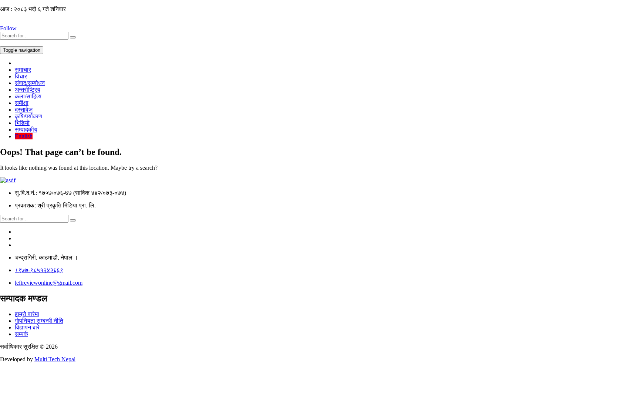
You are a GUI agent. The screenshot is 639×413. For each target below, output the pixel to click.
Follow (8, 28)
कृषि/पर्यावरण (28, 116)
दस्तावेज (24, 109)
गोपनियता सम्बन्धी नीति (39, 321)
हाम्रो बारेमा (27, 314)
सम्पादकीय (26, 129)
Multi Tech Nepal (54, 359)
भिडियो (22, 123)
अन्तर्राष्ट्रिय (27, 90)
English (24, 136)
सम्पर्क (21, 334)
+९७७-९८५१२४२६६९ (39, 270)
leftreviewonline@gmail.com (48, 283)
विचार (21, 76)
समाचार (23, 70)
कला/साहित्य (28, 96)
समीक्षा (21, 103)
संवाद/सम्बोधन (30, 83)
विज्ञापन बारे (27, 327)
